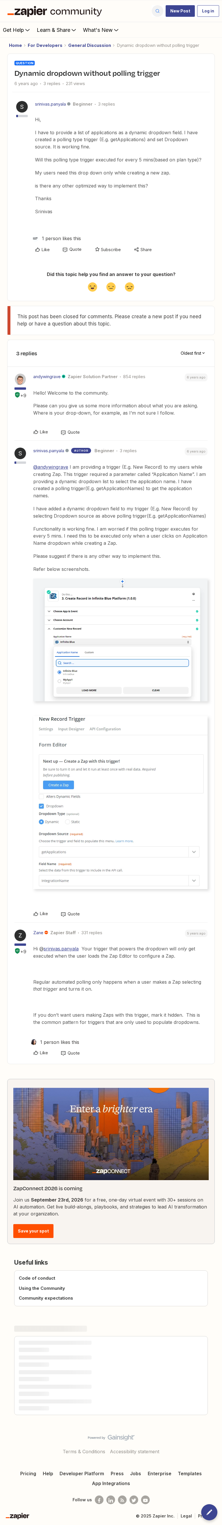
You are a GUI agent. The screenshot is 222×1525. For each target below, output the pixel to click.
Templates (190, 1473)
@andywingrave (50, 467)
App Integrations (111, 1483)
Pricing (28, 1473)
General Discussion (89, 45)
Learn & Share (53, 30)
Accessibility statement (134, 1451)
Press (117, 1473)
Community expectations (46, 1298)
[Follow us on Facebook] (99, 1499)
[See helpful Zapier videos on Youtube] (145, 1499)
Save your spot (33, 1230)
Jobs (135, 1473)
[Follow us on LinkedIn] (110, 1499)
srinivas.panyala (50, 104)
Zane (38, 932)
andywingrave (47, 376)
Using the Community (42, 1288)
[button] (180, 11)
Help (48, 1473)
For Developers (45, 45)
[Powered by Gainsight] (111, 1439)
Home (15, 45)
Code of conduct (37, 1278)
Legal (186, 1515)
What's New (98, 30)
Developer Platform (82, 1473)
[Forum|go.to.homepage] (56, 11)
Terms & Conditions (84, 1451)
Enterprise (159, 1473)
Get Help (13, 30)
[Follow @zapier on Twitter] (134, 1499)
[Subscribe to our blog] (122, 1499)
